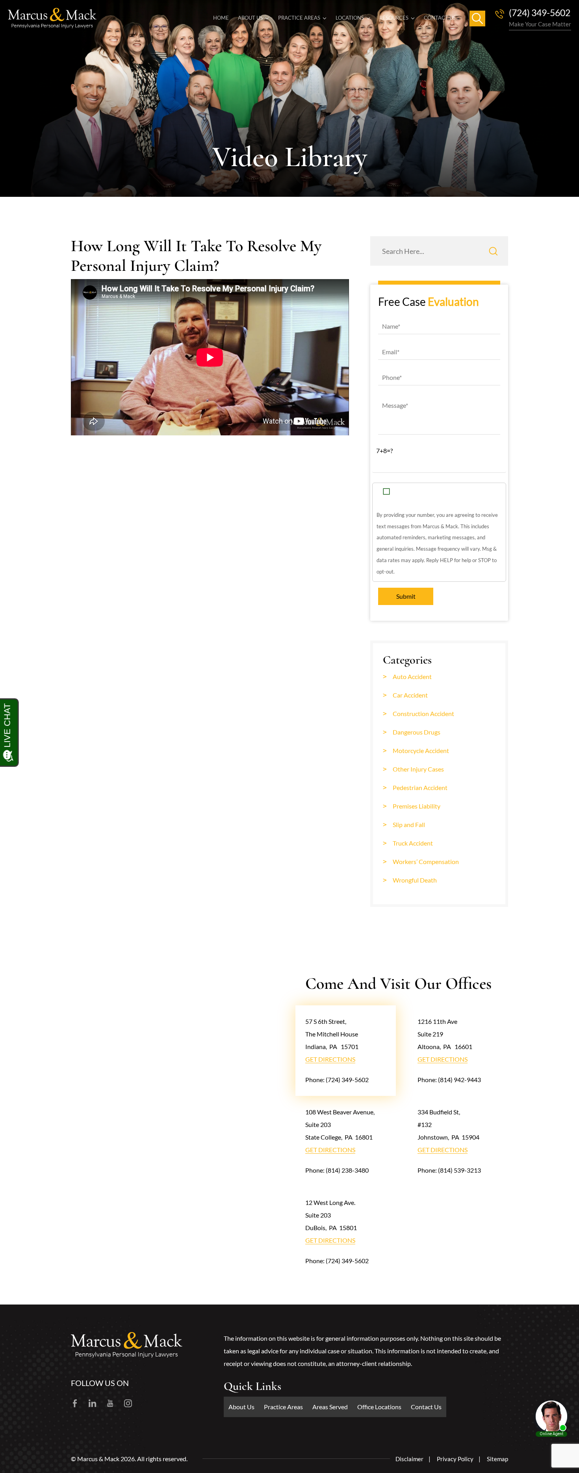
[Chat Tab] (289, 736)
